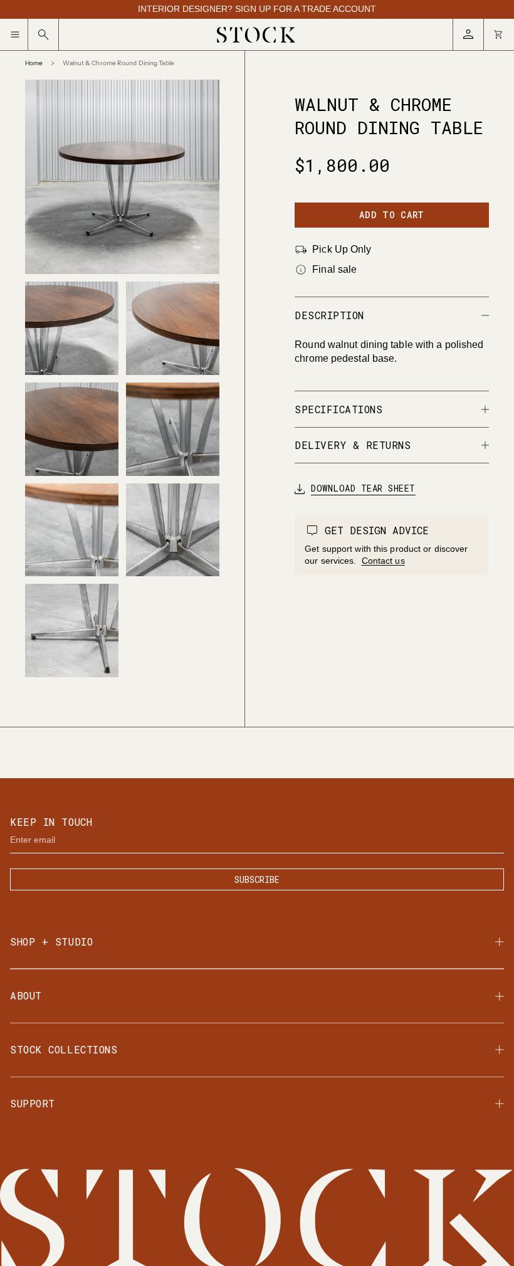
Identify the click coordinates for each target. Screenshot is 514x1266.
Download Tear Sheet (363, 488)
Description (329, 315)
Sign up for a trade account (305, 9)
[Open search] (43, 34)
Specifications (338, 409)
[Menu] (19, 34)
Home (34, 63)
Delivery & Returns (353, 444)
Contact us (383, 561)
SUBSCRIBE (257, 879)
